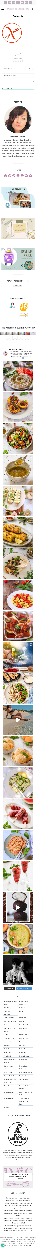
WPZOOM (28, 1245)
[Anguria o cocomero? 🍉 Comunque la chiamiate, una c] (18, 876)
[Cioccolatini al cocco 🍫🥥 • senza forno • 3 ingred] (18, 907)
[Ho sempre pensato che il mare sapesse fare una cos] (18, 720)
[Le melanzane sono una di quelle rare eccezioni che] (18, 688)
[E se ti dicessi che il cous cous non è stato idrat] (18, 845)
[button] (2, 9)
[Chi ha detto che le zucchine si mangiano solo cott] (18, 782)
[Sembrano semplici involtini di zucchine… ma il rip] (18, 501)
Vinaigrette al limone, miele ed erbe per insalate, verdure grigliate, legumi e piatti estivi (18, 1213)
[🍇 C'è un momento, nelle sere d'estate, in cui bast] (18, 626)
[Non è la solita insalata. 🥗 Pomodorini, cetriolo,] (18, 438)
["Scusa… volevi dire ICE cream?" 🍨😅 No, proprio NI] (18, 751)
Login (32, 69)
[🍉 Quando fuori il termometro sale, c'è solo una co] (18, 814)
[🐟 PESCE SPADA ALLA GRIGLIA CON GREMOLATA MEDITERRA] (18, 563)
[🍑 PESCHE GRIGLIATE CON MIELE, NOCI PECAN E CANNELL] (18, 407)
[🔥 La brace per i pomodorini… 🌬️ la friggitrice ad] (18, 595)
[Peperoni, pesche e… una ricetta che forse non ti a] (18, 939)
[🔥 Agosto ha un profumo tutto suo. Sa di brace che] (18, 657)
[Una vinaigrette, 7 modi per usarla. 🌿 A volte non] (18, 470)
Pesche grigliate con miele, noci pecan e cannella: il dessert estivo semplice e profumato (18, 1205)
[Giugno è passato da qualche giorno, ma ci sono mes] (18, 970)
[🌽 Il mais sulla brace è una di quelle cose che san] (18, 532)
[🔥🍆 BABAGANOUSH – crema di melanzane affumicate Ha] (18, 376)
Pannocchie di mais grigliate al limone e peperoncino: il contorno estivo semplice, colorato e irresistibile (18, 1220)
